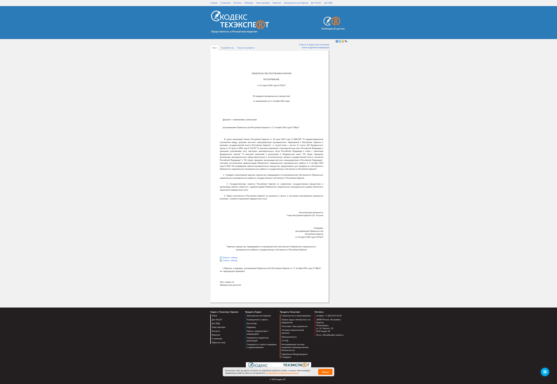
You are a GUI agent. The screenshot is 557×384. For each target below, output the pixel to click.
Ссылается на (227, 48)
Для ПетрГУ (316, 3)
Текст (214, 48)
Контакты (238, 3)
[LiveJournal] (346, 41)
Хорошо (325, 372)
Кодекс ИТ (281, 379)
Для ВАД (328, 3)
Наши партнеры (218, 327)
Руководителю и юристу (257, 320)
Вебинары (249, 3)
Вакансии (277, 3)
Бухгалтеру (252, 323)
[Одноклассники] (343, 41)
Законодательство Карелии (296, 3)
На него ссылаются (246, 48)
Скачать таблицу (230, 260)
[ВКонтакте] (337, 41)
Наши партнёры (263, 3)
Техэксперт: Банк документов (294, 326)
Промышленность (289, 337)
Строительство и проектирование (296, 316)
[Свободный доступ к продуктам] (331, 22)
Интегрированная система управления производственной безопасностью (294, 347)
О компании (225, 3)
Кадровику (251, 327)
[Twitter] (340, 41)
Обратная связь (219, 342)
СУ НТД (284, 341)
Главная (213, 3)
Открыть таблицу (230, 257)
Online (214, 316)
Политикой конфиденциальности (283, 373)
